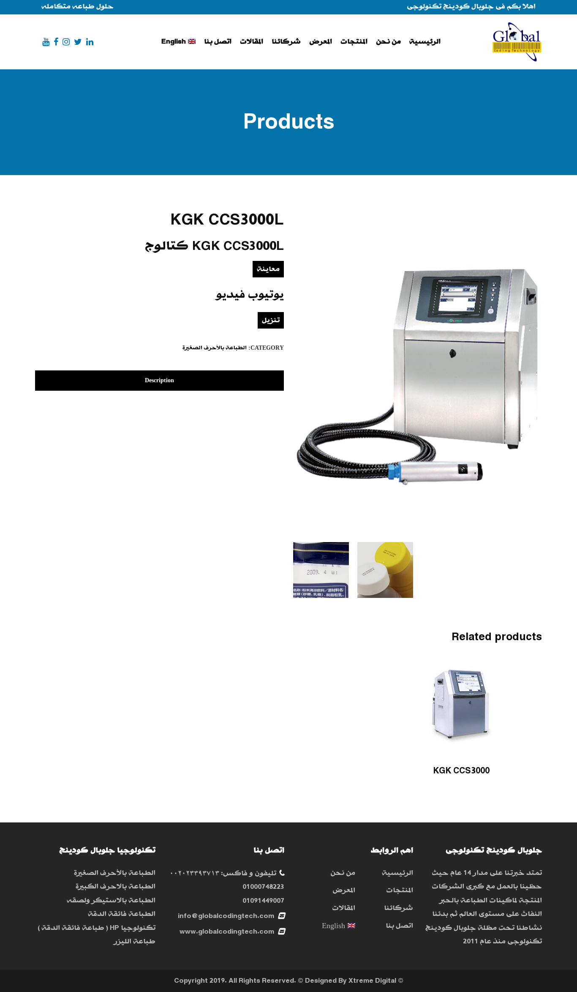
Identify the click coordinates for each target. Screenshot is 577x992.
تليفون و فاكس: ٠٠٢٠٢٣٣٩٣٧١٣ (222, 873)
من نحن (342, 873)
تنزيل (271, 320)
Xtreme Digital (372, 981)
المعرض (343, 890)
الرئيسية (397, 873)
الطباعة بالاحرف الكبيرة (115, 886)
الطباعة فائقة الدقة (121, 914)
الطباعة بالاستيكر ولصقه (111, 900)
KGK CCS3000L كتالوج (214, 245)
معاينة (268, 269)
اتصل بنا (399, 926)
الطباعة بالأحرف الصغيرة (214, 348)
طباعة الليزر (134, 941)
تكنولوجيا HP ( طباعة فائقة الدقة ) (96, 928)
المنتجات (399, 890)
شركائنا (398, 908)
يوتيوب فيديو (250, 295)
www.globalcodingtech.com (227, 932)
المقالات (343, 908)
